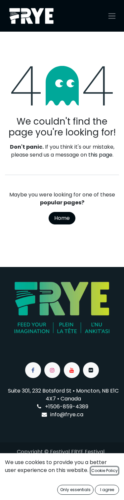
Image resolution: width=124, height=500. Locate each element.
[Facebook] (33, 370)
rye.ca (75, 414)
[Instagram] (52, 370)
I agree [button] (107, 489)
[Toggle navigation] (112, 16)
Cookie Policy (104, 470)
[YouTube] (72, 370)
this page (100, 155)
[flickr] (91, 370)
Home (62, 218)
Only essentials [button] (75, 489)
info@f (58, 414)
